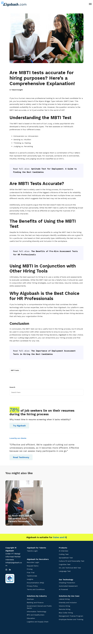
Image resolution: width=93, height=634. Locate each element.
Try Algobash (19, 425)
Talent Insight (17, 90)
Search (12, 387)
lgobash (63, 335)
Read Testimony (21, 457)
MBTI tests (15, 370)
